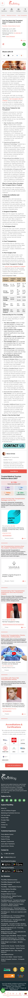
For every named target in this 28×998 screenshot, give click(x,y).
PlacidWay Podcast (6, 884)
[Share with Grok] (13, 55)
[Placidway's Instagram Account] (19, 800)
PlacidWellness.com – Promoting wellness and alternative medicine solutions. (13, 916)
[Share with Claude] (21, 55)
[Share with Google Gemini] (17, 55)
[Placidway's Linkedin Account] (24, 800)
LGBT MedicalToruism (7, 954)
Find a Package (5, 836)
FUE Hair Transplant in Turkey (10, 621)
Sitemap (3, 827)
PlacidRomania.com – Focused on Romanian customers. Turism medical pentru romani (13, 900)
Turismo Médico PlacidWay (8, 889)
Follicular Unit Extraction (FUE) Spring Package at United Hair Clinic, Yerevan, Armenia (13, 529)
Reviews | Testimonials (7, 841)
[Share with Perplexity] (8, 55)
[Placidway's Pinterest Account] (15, 800)
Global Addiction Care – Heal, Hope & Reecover (11, 951)
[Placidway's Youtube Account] (11, 800)
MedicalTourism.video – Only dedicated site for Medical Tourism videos (13, 932)
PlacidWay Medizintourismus (9, 879)
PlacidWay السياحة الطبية (7, 891)
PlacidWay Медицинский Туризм (10, 882)
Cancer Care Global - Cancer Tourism (11, 957)
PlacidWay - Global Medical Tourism (11, 886)
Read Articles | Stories (7, 846)
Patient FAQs (5, 817)
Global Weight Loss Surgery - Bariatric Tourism (12, 942)
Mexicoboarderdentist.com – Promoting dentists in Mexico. (12, 928)
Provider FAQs (5, 820)
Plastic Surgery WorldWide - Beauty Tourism (13, 935)
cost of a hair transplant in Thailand (15, 266)
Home (3, 15)
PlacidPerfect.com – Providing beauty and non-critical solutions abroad (13, 920)
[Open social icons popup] (3, 44)
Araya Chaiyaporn (10, 36)
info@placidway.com (10, 857)
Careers (3, 822)
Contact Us (4, 824)
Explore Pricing (5, 839)
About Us (3, 808)
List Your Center (5, 815)
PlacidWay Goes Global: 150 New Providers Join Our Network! (11, 663)
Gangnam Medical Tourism (8, 894)
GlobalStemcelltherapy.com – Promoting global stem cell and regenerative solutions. (13, 938)
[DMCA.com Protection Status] (22, 969)
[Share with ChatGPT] (4, 55)
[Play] (24, 44)
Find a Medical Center (7, 834)
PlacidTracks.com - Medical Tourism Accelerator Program (11, 896)
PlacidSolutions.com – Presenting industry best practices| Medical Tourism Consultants (13, 908)
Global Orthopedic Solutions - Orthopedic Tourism (12, 959)
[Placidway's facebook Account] (2, 800)
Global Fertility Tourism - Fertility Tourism (13, 946)
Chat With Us (14, 471)
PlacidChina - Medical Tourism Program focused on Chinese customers (12, 904)
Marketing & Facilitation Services (10, 813)
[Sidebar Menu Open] (2, 3)
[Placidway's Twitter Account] (6, 800)
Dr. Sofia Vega (17, 33)
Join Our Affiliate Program (8, 810)
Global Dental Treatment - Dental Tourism (13, 948)
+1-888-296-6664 (9, 853)
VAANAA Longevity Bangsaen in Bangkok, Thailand (11, 575)
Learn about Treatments (8, 843)
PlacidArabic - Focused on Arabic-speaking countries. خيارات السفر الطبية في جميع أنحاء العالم (14, 924)
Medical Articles (11, 15)
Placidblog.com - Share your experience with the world (13, 912)
